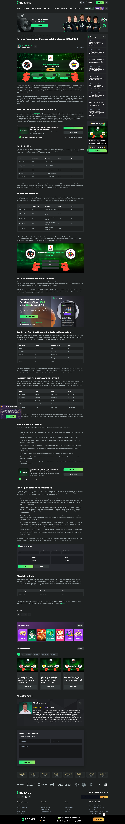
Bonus (97, 8)
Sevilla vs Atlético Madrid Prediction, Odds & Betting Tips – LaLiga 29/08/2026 (96, 69)
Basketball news (68, 807)
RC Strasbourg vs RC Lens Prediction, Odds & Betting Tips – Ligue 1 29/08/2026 (96, 95)
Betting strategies (21, 811)
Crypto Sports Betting (22, 807)
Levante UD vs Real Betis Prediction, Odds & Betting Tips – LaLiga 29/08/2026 (96, 87)
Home (18, 8)
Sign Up (100, 2)
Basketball (36, 654)
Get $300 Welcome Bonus (73, 128)
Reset (41, 566)
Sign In (90, 2)
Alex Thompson (27, 45)
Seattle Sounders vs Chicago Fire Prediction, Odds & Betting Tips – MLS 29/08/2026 (96, 104)
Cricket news (68, 809)
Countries (47, 8)
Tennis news (68, 813)
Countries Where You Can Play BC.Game (98, 811)
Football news (68, 811)
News (97, 40)
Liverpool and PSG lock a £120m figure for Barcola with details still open (96, 44)
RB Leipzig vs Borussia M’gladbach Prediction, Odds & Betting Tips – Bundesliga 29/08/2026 (96, 113)
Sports (18, 809)
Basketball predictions (46, 811)
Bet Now (51, 69)
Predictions (26, 8)
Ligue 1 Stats (92, 809)
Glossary (64, 8)
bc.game (63, 603)
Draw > (50, 264)
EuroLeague (45, 654)
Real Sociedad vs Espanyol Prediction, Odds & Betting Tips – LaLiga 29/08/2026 (96, 78)
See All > (105, 36)
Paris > (50, 261)
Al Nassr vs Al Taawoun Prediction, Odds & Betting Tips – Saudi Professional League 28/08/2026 (97, 142)
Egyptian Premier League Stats (96, 805)
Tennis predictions (45, 809)
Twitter (35, 46)
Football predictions (45, 807)
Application (87, 8)
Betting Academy (37, 8)
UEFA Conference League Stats (96, 807)
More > (80, 625)
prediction (37, 113)
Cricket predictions (45, 813)
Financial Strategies (21, 813)
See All (80, 648)
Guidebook (56, 8)
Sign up (104, 797)
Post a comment (27, 762)
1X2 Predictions (26, 654)
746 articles (50, 707)
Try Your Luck (10, 416)
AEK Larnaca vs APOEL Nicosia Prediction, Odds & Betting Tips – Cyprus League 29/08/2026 (96, 61)
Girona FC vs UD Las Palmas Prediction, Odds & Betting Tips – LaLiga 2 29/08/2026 (96, 52)
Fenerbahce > (50, 268)
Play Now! (99, 819)
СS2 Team (77, 8)
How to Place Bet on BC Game (96, 813)
